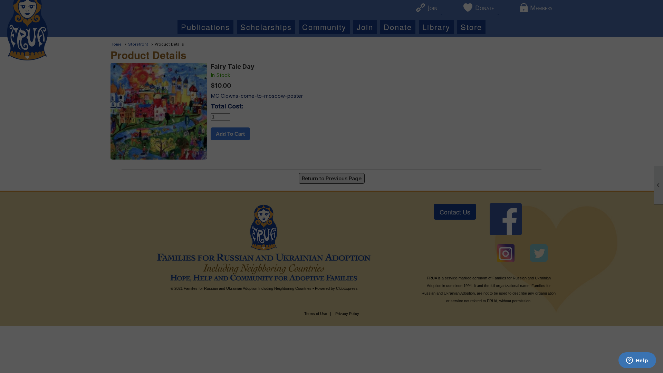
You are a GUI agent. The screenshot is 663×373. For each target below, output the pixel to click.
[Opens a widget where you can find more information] (637, 361)
